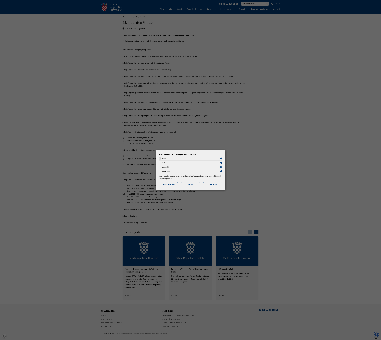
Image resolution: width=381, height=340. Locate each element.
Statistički (165, 167)
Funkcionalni (166, 163)
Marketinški (166, 171)
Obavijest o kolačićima (212, 176)
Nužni (164, 158)
